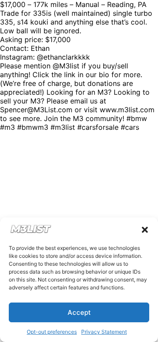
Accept (79, 312)
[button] (144, 229)
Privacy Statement (104, 331)
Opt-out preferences (52, 331)
